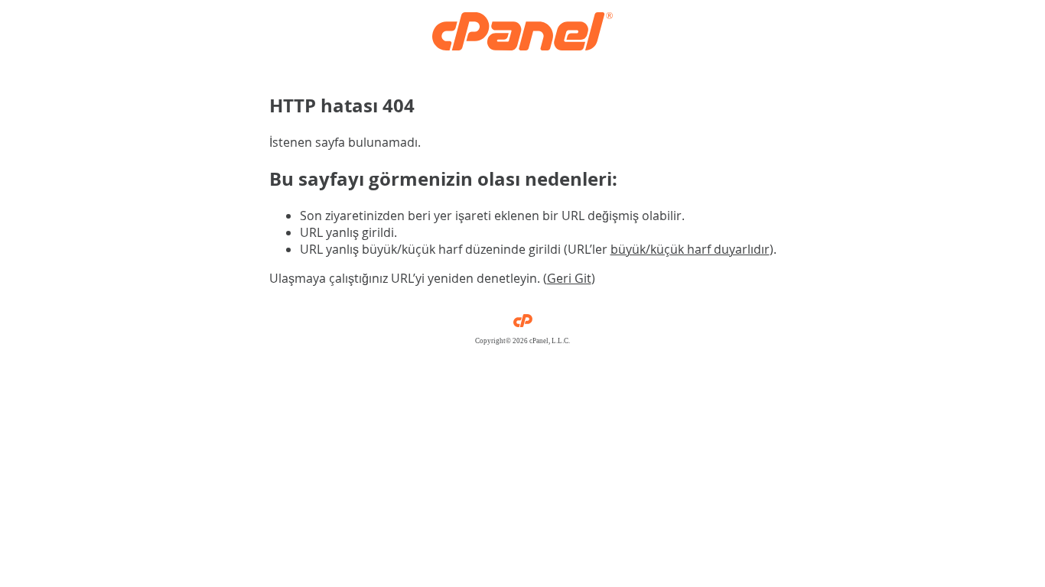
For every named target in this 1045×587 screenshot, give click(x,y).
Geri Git (569, 278)
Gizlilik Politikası (523, 348)
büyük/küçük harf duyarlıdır (690, 249)
